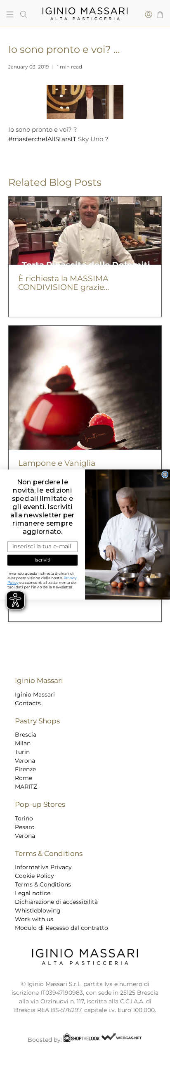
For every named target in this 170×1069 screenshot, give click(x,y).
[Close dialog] (165, 474)
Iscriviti (42, 560)
